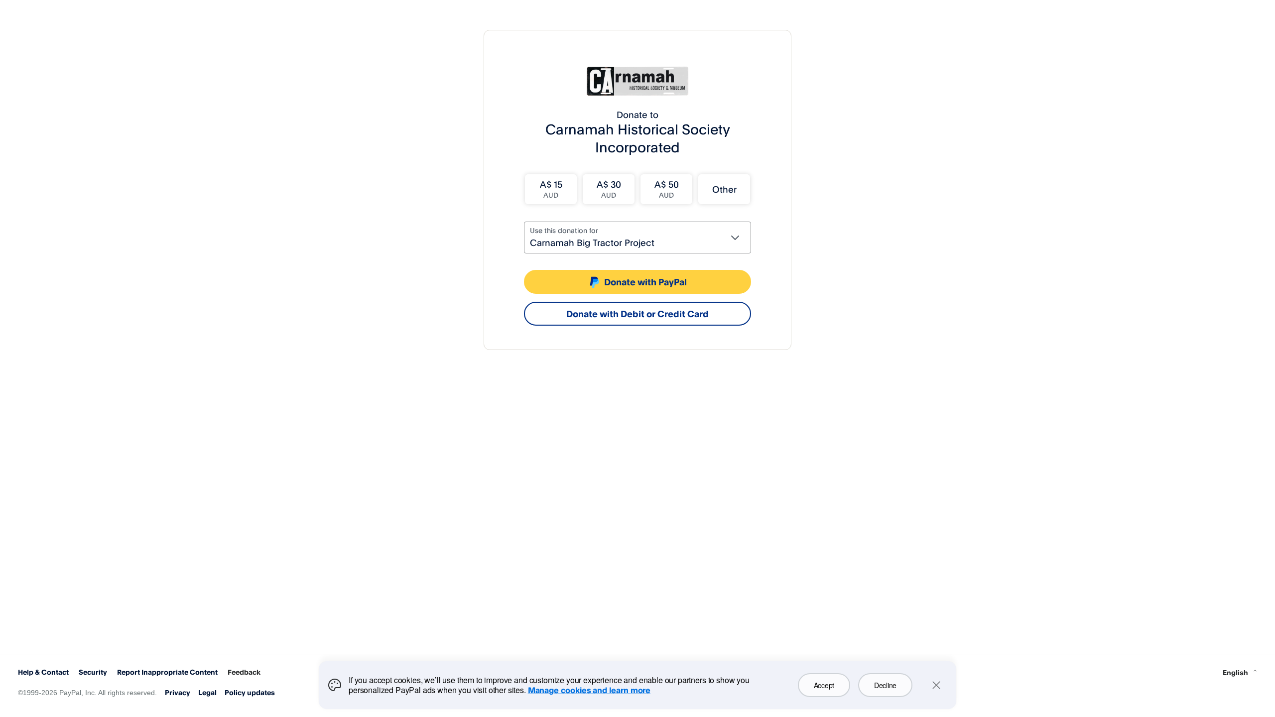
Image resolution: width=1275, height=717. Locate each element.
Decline (885, 685)
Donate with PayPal (645, 281)
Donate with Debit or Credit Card (637, 313)
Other (724, 189)
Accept (824, 685)
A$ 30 (609, 189)
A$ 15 (551, 189)
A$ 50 (666, 189)
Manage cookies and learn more (589, 690)
